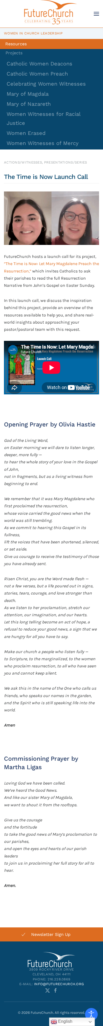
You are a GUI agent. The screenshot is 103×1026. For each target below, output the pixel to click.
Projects (14, 52)
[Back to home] (51, 14)
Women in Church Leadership (33, 33)
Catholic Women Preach (37, 74)
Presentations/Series (65, 162)
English (64, 1021)
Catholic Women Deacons (39, 63)
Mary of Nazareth (29, 104)
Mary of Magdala (28, 94)
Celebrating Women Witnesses (46, 84)
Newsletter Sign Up (51, 934)
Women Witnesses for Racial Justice (43, 118)
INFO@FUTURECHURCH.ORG (59, 984)
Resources (16, 43)
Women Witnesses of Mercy (42, 143)
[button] (96, 14)
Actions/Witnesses (23, 162)
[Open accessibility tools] (91, 1014)
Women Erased (26, 133)
